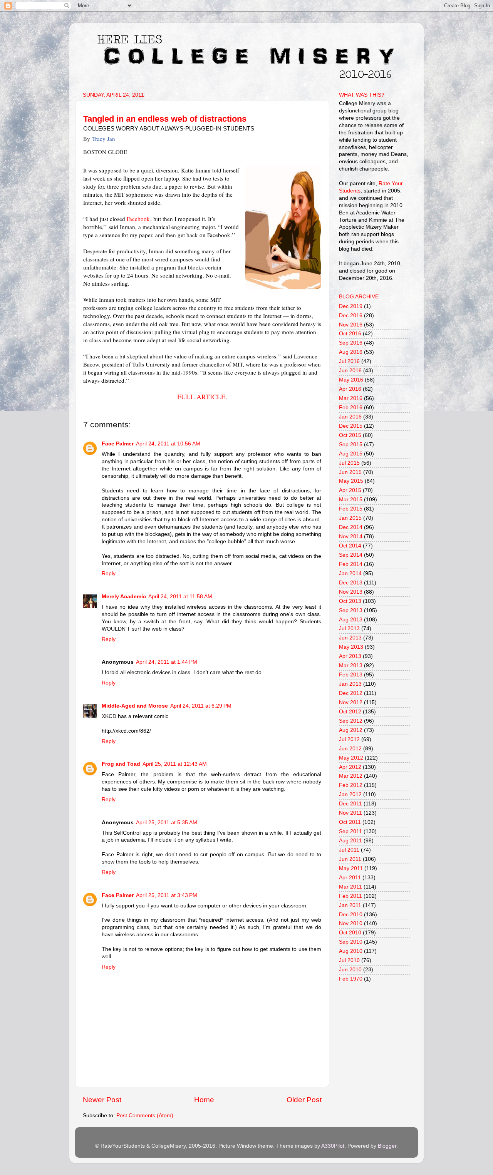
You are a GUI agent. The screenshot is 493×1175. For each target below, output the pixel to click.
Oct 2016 (350, 333)
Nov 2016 (350, 325)
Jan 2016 (350, 417)
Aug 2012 (350, 730)
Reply (109, 573)
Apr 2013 (350, 656)
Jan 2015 (350, 518)
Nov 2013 (350, 592)
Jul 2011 (349, 850)
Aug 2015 (350, 454)
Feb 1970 (350, 979)
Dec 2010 (350, 914)
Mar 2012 (350, 776)
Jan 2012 (350, 794)
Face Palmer (118, 444)
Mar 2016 (350, 398)
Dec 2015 (350, 426)
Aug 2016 (350, 352)
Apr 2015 (350, 490)
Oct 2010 (350, 933)
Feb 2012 (350, 785)
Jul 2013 (349, 628)
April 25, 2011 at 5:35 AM (166, 822)
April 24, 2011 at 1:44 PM (166, 662)
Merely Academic (124, 596)
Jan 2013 (350, 684)
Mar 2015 (350, 499)
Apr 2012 (350, 767)
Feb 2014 (350, 564)
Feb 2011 (350, 896)
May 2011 (351, 868)
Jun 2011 (350, 859)
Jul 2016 (349, 361)
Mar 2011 (350, 887)
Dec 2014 (350, 527)
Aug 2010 (350, 951)
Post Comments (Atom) (144, 1115)
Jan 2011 (350, 905)
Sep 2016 (350, 343)
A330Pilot (332, 1146)
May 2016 (351, 380)
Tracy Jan (103, 138)
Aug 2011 (350, 841)
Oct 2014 (350, 546)
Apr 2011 (350, 877)
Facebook (138, 219)
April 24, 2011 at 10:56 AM (168, 444)
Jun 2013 (350, 638)
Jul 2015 (349, 463)
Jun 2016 (350, 370)
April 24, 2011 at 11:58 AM (180, 596)
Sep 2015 (350, 444)
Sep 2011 (350, 831)
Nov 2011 (350, 813)
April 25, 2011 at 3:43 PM (166, 895)
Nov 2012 (350, 702)
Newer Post (102, 1100)
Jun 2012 (350, 749)
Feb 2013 (350, 675)
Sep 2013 (350, 610)
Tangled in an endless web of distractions (164, 119)
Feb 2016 (350, 407)
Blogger (387, 1146)
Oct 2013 (350, 601)
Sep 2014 (350, 555)
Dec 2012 (350, 693)
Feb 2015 (350, 509)
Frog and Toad (121, 764)
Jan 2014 (350, 573)
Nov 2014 (350, 536)
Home (204, 1100)
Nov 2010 (350, 923)
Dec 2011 (350, 804)
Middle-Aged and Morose (135, 706)
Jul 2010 (349, 960)
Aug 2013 (350, 620)
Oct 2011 (350, 822)
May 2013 (351, 647)
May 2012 (351, 758)
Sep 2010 (350, 942)
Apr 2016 (350, 389)
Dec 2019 (350, 306)
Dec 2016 (350, 315)
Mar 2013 (350, 665)
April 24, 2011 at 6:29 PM (200, 706)
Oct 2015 (350, 435)
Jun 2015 (350, 472)
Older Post (304, 1100)
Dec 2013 (350, 583)
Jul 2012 (349, 739)
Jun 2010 (350, 969)
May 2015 (351, 481)
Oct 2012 (350, 712)
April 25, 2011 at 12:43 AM (175, 764)
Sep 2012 (350, 721)
